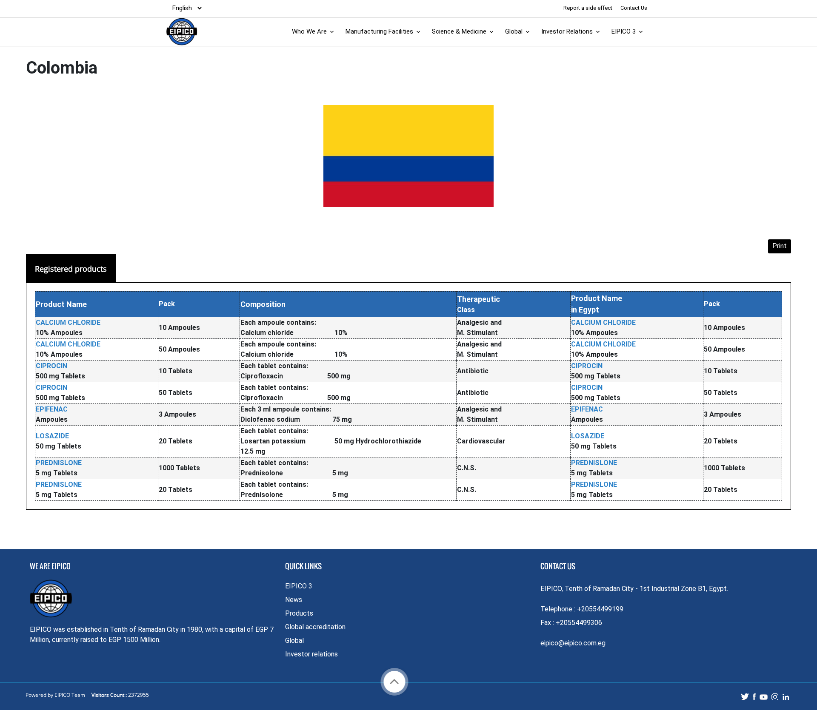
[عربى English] (184, 8)
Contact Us (633, 8)
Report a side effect (588, 8)
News (293, 600)
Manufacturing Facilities (379, 31)
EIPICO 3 (623, 31)
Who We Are (309, 31)
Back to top (394, 682)
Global (514, 31)
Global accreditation (315, 627)
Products (299, 613)
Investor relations (311, 654)
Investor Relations (567, 31)
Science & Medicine (459, 31)
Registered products (71, 269)
